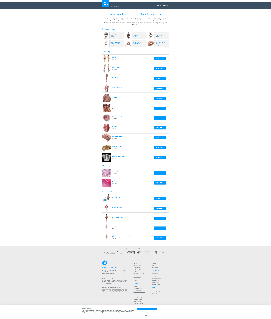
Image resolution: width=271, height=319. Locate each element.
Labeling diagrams (156, 278)
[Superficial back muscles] (128, 35)
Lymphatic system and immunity (142, 294)
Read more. (112, 273)
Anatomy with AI (156, 284)
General (154, 263)
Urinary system (137, 301)
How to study (156, 270)
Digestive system (138, 299)
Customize (146, 315)
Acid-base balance (138, 303)
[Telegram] (126, 290)
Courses (159, 5)
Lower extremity (138, 267)
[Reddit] (122, 290)
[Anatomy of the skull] (105, 35)
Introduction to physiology (140, 286)
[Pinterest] (113, 290)
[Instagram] (110, 290)
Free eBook (154, 276)
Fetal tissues (155, 267)
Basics (135, 263)
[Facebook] (103, 290)
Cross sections (137, 278)
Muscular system (138, 288)
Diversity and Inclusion (109, 276)
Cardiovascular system (139, 292)
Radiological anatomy (139, 280)
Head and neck (137, 275)
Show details (83, 315)
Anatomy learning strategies (159, 274)
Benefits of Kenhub (156, 280)
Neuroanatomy (137, 277)
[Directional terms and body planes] (150, 35)
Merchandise (155, 293)
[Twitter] (116, 290)
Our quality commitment (109, 267)
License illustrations (157, 291)
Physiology (137, 283)
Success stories (155, 282)
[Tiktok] (119, 290)
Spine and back (137, 269)
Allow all (147, 308)
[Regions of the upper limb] (128, 43)
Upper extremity (138, 265)
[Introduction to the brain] (150, 43)
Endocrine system (138, 295)
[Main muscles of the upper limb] (105, 43)
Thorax (135, 271)
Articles (166, 5)
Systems (154, 265)
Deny (147, 312)
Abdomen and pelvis (139, 273)
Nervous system (138, 290)
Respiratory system (139, 297)
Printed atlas (155, 273)
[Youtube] (107, 290)
